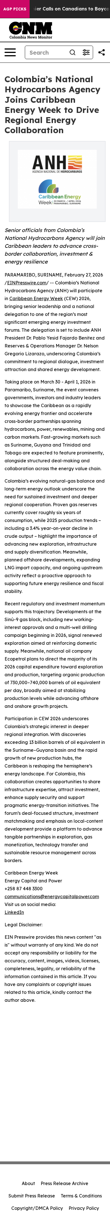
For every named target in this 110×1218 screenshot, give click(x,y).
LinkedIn (14, 912)
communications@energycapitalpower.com (52, 896)
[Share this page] (101, 52)
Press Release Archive (64, 1183)
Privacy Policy (84, 1208)
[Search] (72, 52)
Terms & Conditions (81, 1196)
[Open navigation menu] (10, 52)
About (28, 1183)
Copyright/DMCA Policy (37, 1208)
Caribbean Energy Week (36, 298)
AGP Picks (14, 9)
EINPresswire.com (26, 282)
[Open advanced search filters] (86, 52)
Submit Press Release (31, 1196)
